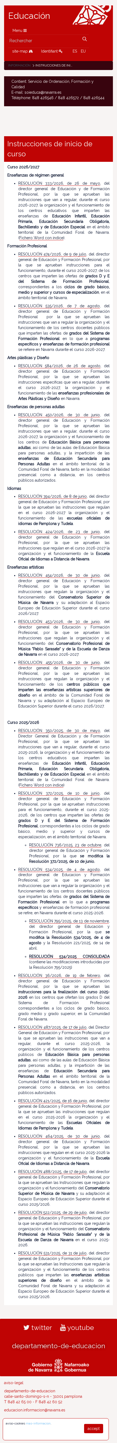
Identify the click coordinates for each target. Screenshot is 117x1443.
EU (83, 51)
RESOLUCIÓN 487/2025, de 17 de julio (52, 1027)
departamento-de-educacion (58, 1346)
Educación (29, 15)
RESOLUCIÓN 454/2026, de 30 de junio (59, 575)
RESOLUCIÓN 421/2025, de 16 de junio (52, 1101)
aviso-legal (13, 1383)
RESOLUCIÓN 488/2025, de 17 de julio (52, 1171)
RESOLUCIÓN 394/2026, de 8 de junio (52, 496)
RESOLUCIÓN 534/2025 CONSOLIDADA (69, 956)
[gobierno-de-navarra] (58, 1365)
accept (94, 1428)
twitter (41, 1327)
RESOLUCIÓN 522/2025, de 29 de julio (52, 1212)
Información (19, 65)
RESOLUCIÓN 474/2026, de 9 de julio (52, 254)
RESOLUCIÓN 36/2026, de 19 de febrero (59, 975)
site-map (20, 51)
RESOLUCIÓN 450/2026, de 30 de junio (59, 415)
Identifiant (50, 51)
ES (75, 51)
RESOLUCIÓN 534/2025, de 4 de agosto (59, 869)
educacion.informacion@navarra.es (34, 1410)
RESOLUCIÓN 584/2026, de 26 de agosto (59, 366)
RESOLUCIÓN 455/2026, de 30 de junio (59, 662)
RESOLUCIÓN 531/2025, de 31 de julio (52, 1253)
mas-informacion (38, 1423)
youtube (80, 1327)
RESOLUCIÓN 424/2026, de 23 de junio (59, 532)
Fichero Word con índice (41, 238)
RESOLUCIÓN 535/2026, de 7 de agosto (59, 306)
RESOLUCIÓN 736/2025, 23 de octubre (65, 845)
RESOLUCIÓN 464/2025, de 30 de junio (59, 1136)
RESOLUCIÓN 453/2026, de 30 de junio (59, 621)
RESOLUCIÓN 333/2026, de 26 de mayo (59, 183)
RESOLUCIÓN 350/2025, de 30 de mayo (59, 730)
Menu (18, 30)
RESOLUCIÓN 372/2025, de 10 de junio (59, 793)
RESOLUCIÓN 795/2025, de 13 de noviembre (69, 921)
